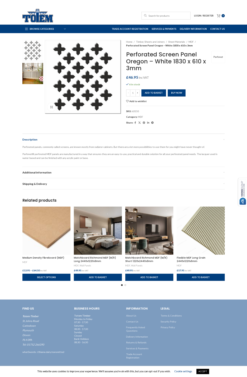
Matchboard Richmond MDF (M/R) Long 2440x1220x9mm (95, 259)
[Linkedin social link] (148, 122)
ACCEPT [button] (202, 371)
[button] (98, 277)
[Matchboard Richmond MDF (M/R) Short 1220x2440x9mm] (149, 231)
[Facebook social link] (135, 122)
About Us (131, 315)
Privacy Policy (168, 327)
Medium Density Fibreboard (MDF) (43, 257)
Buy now (176, 92)
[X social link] (139, 122)
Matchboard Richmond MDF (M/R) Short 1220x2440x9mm (146, 259)
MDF (191, 41)
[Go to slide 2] (125, 285)
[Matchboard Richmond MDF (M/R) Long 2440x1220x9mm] (98, 231)
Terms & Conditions (171, 315)
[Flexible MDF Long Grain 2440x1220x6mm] (201, 231)
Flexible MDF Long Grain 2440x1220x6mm (191, 259)
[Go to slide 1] (122, 285)
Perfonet (218, 56)
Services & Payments (137, 348)
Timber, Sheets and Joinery (150, 41)
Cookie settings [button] (183, 371)
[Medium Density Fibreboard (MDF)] (46, 231)
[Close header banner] (243, 3)
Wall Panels (85, 265)
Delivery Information (137, 336)
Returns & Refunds (136, 342)
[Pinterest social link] (144, 122)
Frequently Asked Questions (135, 329)
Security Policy (168, 321)
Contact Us (132, 321)
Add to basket (154, 92)
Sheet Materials (176, 41)
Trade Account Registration (134, 356)
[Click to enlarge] (51, 107)
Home (129, 41)
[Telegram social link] (152, 122)
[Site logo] (37, 15)
